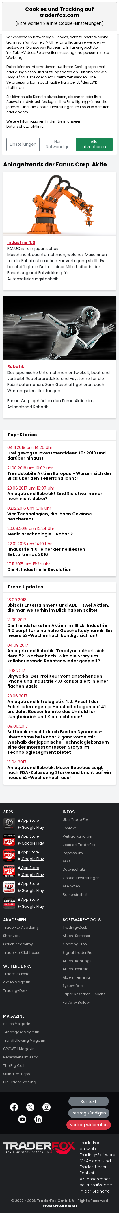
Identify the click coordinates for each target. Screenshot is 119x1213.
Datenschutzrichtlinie (24, 126)
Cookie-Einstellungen (55, 107)
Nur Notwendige (58, 144)
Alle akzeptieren (94, 144)
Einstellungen (23, 144)
